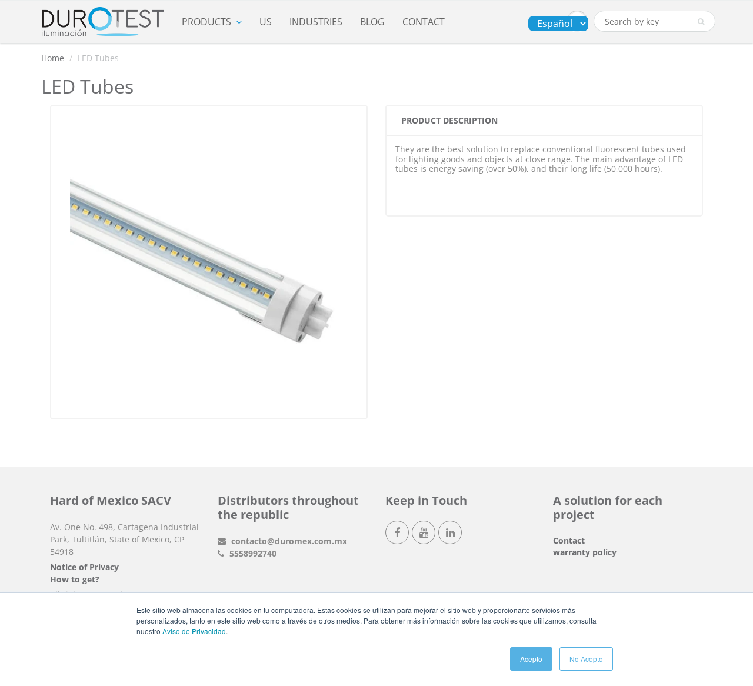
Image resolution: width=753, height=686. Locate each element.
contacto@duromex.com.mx (288, 541)
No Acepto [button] (586, 659)
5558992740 (251, 553)
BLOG (372, 21)
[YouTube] (423, 532)
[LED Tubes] (209, 261)
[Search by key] (701, 21)
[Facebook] (397, 532)
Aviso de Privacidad (194, 631)
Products (206, 21)
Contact (423, 21)
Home (52, 58)
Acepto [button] (531, 659)
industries (315, 21)
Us (265, 21)
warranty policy (585, 552)
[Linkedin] (450, 532)
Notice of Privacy (84, 566)
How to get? (74, 579)
